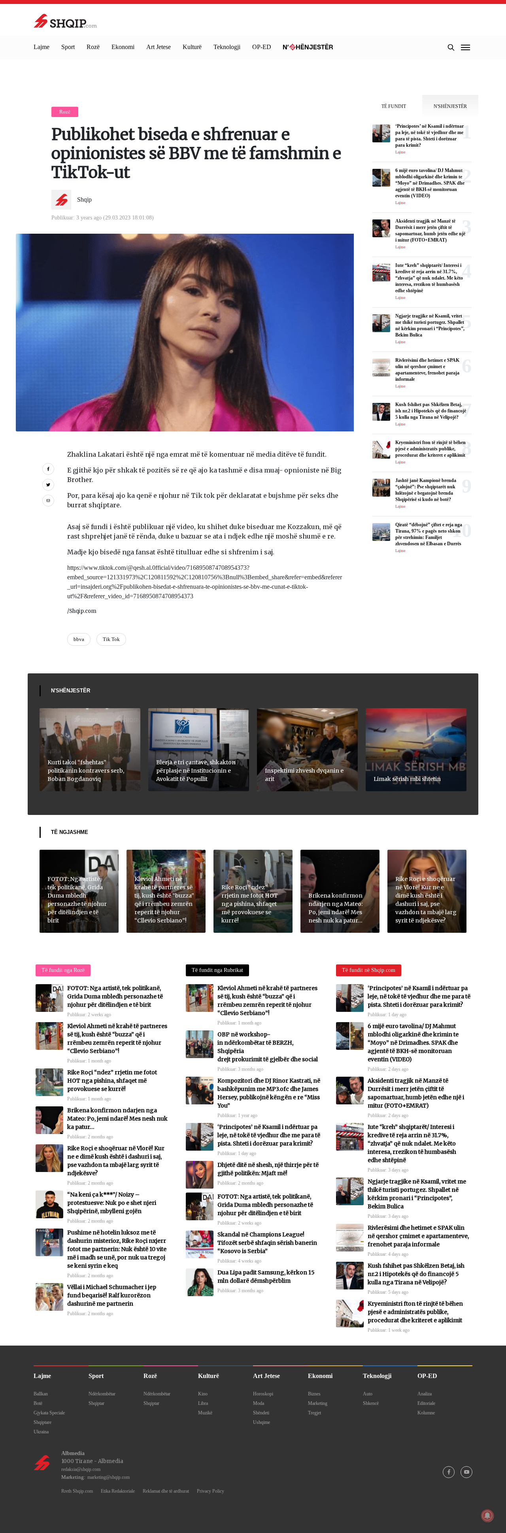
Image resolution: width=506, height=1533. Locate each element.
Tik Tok (111, 639)
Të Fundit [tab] (393, 106)
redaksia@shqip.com (80, 1469)
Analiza (424, 1394)
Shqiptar (96, 1403)
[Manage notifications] (487, 1515)
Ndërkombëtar (102, 1394)
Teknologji (226, 46)
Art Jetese (158, 46)
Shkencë (371, 1403)
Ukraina (41, 1432)
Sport (68, 46)
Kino (203, 1394)
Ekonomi (122, 46)
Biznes (314, 1394)
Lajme (41, 46)
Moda (258, 1403)
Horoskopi (263, 1394)
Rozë (93, 46)
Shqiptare (42, 1422)
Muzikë (205, 1413)
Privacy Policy (210, 1491)
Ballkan (41, 1394)
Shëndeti (261, 1413)
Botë (38, 1403)
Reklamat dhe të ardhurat (166, 1491)
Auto (367, 1394)
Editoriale (426, 1403)
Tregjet (314, 1413)
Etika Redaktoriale (118, 1491)
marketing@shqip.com (108, 1477)
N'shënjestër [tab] (450, 106)
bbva (79, 639)
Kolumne (426, 1413)
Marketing (317, 1403)
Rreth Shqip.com (77, 1491)
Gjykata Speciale (49, 1413)
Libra (203, 1403)
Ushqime (261, 1422)
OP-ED (261, 46)
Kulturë (192, 46)
